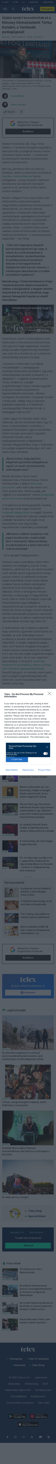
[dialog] (28, 732)
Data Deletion (12, 770)
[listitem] (27, 747)
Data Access (28, 770)
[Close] (50, 694)
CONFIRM (17, 759)
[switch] (45, 753)
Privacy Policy (44, 770)
